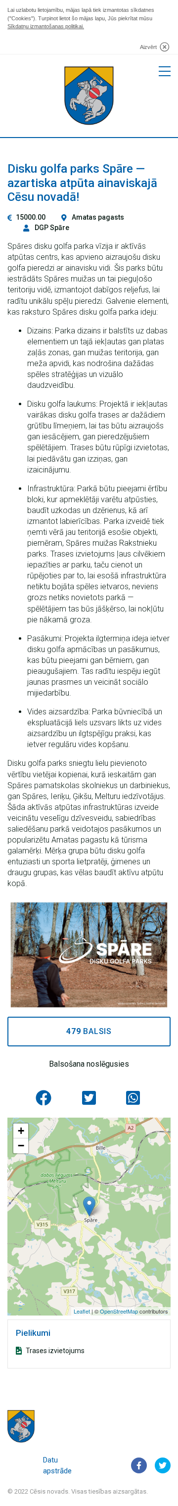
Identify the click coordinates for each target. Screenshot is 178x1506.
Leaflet (82, 1311)
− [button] (21, 1145)
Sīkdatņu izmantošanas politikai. (45, 26)
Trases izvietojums (55, 1351)
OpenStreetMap (119, 1311)
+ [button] (21, 1131)
